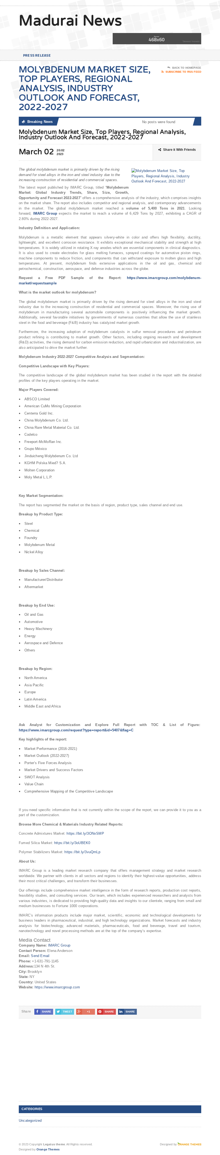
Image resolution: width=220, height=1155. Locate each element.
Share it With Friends (179, 150)
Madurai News (70, 21)
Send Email (40, 956)
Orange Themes (48, 1149)
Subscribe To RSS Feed (183, 71)
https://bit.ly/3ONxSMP (85, 833)
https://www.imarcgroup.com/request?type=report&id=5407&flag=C (76, 730)
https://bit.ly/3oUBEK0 (72, 843)
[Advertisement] (59, 1064)
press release (37, 55)
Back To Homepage (186, 67)
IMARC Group (59, 945)
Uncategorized (30, 1121)
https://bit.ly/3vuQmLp (82, 852)
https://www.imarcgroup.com (57, 987)
